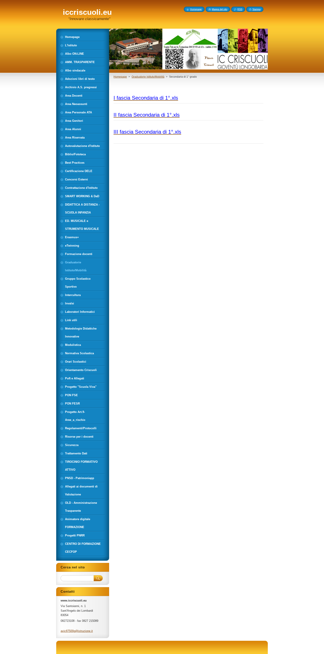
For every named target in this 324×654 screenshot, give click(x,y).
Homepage (120, 76)
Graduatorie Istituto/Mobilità (148, 76)
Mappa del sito (219, 9)
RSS (239, 9)
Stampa (256, 9)
